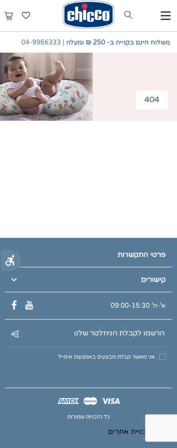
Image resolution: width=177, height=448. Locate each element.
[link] (11, 260)
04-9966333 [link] (41, 42)
